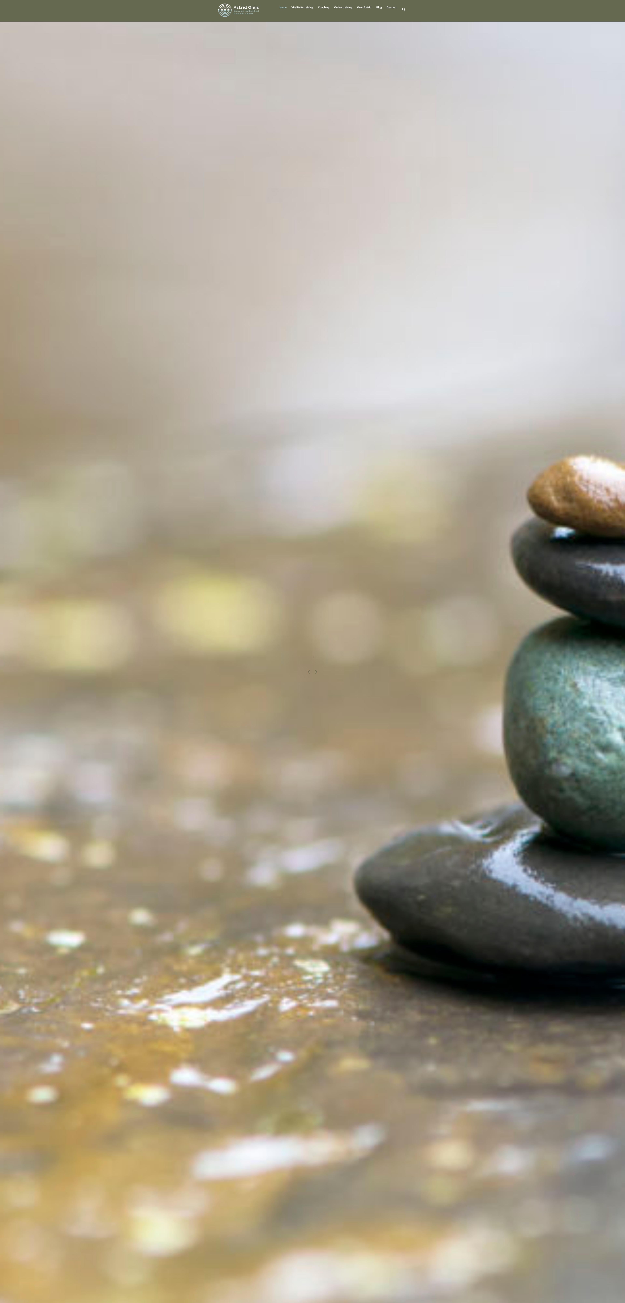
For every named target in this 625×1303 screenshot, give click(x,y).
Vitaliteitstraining (302, 7)
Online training (343, 7)
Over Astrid (364, 7)
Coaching (323, 7)
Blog (379, 7)
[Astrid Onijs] (238, 15)
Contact (392, 7)
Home (283, 7)
